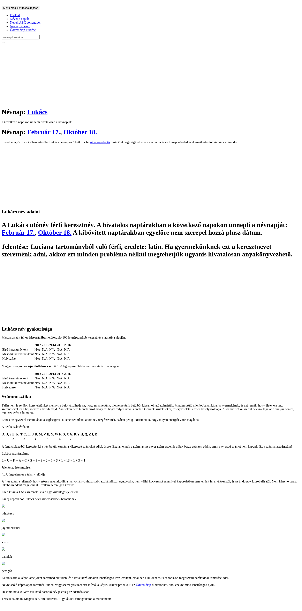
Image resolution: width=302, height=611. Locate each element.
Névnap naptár (19, 19)
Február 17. (43, 132)
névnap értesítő (100, 142)
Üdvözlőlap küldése (23, 30)
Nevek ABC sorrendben (25, 22)
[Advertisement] (125, 75)
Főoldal (15, 15)
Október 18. (80, 132)
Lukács (37, 112)
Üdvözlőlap (143, 585)
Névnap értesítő (20, 26)
